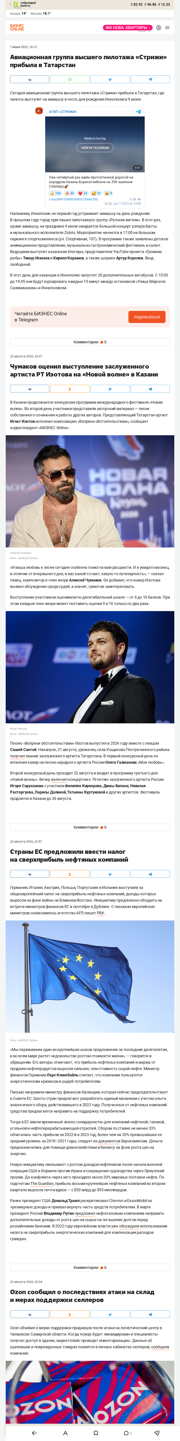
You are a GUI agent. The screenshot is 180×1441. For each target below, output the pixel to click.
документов (109, 1141)
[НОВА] (126, 27)
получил (17, 756)
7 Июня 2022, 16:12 (23, 47)
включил (59, 779)
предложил (85, 1213)
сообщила (160, 1347)
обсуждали (129, 1226)
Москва (36, 13)
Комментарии (90, 342)
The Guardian (42, 1183)
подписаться (147, 316)
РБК (100, 913)
